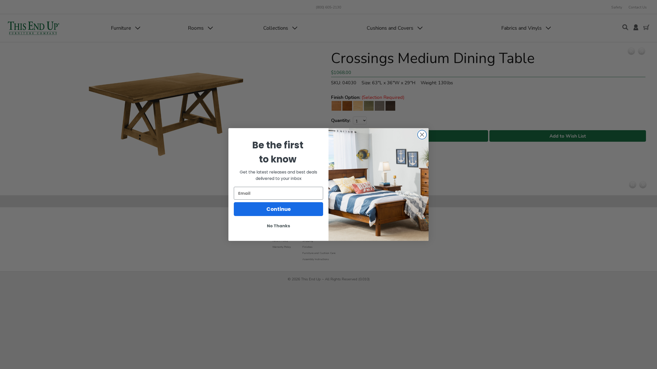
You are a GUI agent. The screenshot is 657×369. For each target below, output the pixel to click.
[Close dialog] (422, 134)
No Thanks (278, 226)
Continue (278, 209)
